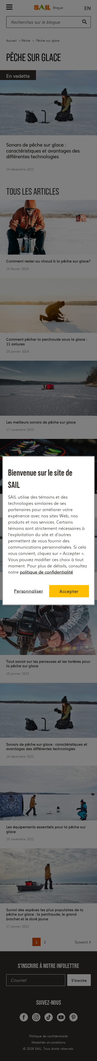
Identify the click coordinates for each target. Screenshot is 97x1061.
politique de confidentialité (46, 572)
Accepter (68, 591)
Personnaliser (28, 591)
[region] (48, 530)
